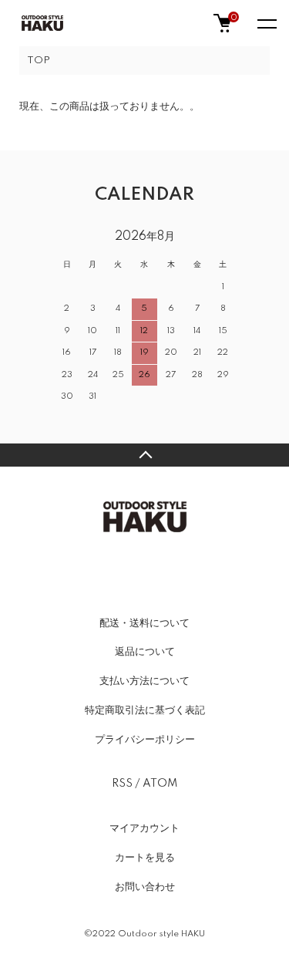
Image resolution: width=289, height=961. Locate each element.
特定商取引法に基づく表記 (145, 710)
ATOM (160, 783)
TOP (38, 61)
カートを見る (145, 857)
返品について (145, 651)
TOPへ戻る (144, 455)
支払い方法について (144, 681)
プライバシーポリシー (145, 739)
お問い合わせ (145, 887)
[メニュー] (266, 23)
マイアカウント (144, 828)
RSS (122, 783)
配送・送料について (144, 623)
